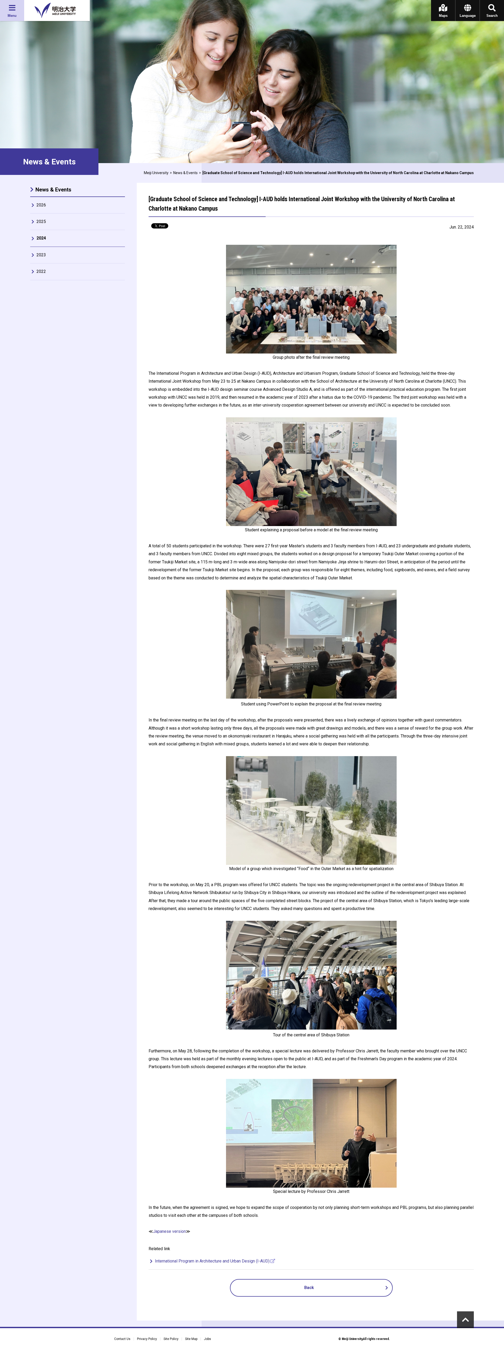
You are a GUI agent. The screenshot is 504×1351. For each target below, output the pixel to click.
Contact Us (122, 1338)
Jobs (207, 1338)
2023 (41, 254)
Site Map (191, 1338)
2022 (41, 271)
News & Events (185, 173)
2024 (41, 238)
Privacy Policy (147, 1338)
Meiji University (156, 173)
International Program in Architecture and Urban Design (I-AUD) (212, 1261)
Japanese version (169, 1231)
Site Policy (171, 1338)
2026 (41, 204)
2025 (41, 221)
